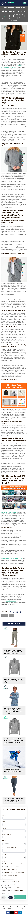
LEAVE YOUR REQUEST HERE (10, 847)
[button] (10, 612)
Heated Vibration (8, 875)
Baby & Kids (17, 875)
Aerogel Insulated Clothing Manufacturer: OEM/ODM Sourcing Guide (13, 771)
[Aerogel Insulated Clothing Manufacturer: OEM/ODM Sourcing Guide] (14, 757)
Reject (3, 897)
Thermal (20, 864)
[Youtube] (16, 912)
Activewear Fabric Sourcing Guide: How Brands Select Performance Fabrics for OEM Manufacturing (13, 800)
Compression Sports (9, 872)
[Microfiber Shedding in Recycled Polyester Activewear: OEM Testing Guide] (14, 666)
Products (4, 861)
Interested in (5, 879)
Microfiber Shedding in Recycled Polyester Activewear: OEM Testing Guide (14, 680)
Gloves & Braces (20, 872)
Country (4, 828)
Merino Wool (7, 869)
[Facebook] (8, 912)
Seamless (14, 869)
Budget (4, 854)
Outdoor (13, 864)
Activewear (6, 864)
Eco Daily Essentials (18, 14)
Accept (10, 897)
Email (4, 821)
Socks (5, 866)
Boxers (10, 866)
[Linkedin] (20, 912)
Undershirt (16, 866)
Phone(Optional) (6, 834)
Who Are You (5, 841)
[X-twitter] (12, 912)
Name (4, 815)
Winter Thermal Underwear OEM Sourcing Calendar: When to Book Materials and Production (13, 651)
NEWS (18, 17)
